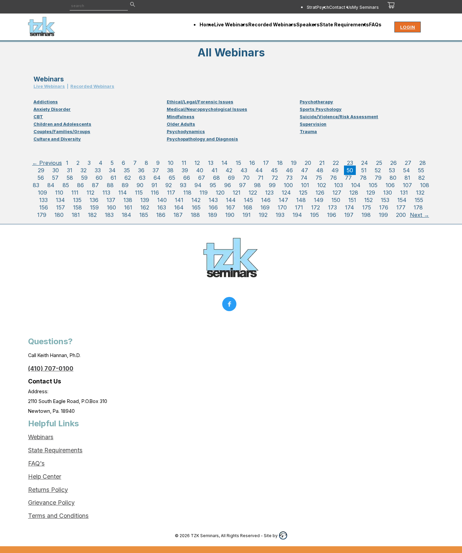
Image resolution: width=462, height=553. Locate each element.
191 (246, 214)
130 (387, 192)
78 (363, 177)
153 (385, 200)
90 (140, 185)
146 (266, 200)
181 (76, 214)
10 (171, 162)
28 (422, 162)
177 (401, 207)
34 (112, 170)
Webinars (40, 437)
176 (383, 207)
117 (171, 192)
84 (50, 185)
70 (246, 177)
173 (332, 207)
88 (110, 185)
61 (113, 177)
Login (407, 27)
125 (303, 192)
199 (383, 214)
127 (336, 192)
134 (60, 200)
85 (66, 185)
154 (402, 200)
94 (198, 185)
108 (424, 185)
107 (407, 185)
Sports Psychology (321, 109)
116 (155, 192)
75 (319, 177)
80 (393, 177)
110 (59, 192)
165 (196, 207)
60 (99, 177)
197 (348, 214)
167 (230, 207)
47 (304, 170)
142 (196, 200)
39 (185, 170)
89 (125, 185)
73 (289, 177)
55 (421, 170)
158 (77, 207)
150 (335, 200)
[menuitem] (318, 7)
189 (212, 214)
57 (55, 177)
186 (160, 214)
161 (128, 207)
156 (43, 207)
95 (213, 185)
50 (350, 170)
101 (305, 185)
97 (242, 185)
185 (143, 214)
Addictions (45, 101)
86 (80, 185)
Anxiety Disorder (52, 109)
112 (90, 192)
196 (331, 214)
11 (184, 162)
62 (127, 177)
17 (266, 162)
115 (139, 192)
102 (321, 185)
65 (172, 177)
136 (94, 200)
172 (315, 207)
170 (282, 207)
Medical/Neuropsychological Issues (207, 109)
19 (294, 162)
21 (322, 162)
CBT (38, 116)
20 (308, 162)
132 (420, 192)
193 (280, 214)
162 (144, 207)
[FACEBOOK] (231, 306)
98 (257, 185)
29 (41, 170)
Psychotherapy (316, 101)
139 (144, 200)
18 (280, 162)
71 (260, 177)
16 (252, 162)
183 (109, 214)
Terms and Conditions (58, 515)
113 (106, 192)
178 (418, 207)
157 (60, 207)
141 (179, 200)
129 (370, 192)
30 (55, 170)
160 (111, 207)
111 (74, 192)
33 (98, 170)
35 (127, 170)
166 (213, 207)
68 (216, 177)
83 (36, 185)
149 (318, 200)
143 (213, 200)
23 (350, 162)
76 (333, 177)
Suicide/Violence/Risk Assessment (339, 116)
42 (229, 170)
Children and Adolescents (62, 124)
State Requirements (55, 450)
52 (378, 170)
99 (272, 185)
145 (248, 200)
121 (236, 192)
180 (59, 214)
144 (231, 200)
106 (390, 185)
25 (379, 162)
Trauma (308, 131)
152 (368, 200)
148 (301, 200)
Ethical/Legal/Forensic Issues (200, 101)
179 (41, 214)
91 (154, 185)
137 (111, 200)
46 (289, 170)
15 (238, 162)
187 (178, 214)
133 (43, 200)
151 (352, 200)
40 (199, 170)
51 (364, 170)
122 (253, 192)
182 (92, 214)
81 (407, 177)
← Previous (47, 162)
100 (288, 185)
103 (338, 185)
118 (187, 192)
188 (195, 214)
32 (83, 170)
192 (263, 214)
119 (204, 192)
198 (366, 214)
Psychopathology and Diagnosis (202, 139)
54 (406, 170)
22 (336, 162)
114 (122, 192)
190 (229, 214)
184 (126, 214)
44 (259, 170)
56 (41, 177)
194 (297, 214)
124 (286, 192)
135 (77, 200)
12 (197, 162)
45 (274, 170)
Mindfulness (180, 116)
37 (156, 170)
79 (378, 177)
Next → (419, 214)
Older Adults (181, 124)
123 (269, 192)
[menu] (277, 7)
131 (404, 192)
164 (179, 207)
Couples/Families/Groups (61, 131)
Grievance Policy (51, 502)
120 (220, 192)
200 (401, 214)
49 (335, 170)
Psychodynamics (186, 131)
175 (366, 207)
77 (348, 177)
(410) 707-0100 (50, 368)
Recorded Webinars (92, 86)
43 (243, 170)
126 (320, 192)
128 (353, 192)
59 (84, 177)
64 (157, 177)
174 (349, 207)
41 (214, 170)
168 (247, 207)
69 (231, 177)
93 (183, 185)
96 (227, 185)
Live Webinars (49, 86)
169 (265, 207)
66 (186, 177)
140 (162, 200)
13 (210, 162)
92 (168, 185)
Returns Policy (48, 489)
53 (392, 170)
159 (94, 207)
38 (170, 170)
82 (421, 177)
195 (314, 214)
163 (161, 207)
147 (283, 200)
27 (408, 162)
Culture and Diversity (57, 139)
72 (275, 177)
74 (304, 177)
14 (225, 162)
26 (393, 162)
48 (319, 170)
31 (69, 170)
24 (364, 162)
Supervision (313, 124)
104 (356, 185)
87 (95, 185)
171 (299, 207)
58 (70, 177)
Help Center (44, 476)
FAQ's (36, 463)
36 (141, 170)
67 (201, 177)
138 (127, 200)
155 (419, 200)
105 (373, 185)
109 (42, 192)
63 (142, 177)
